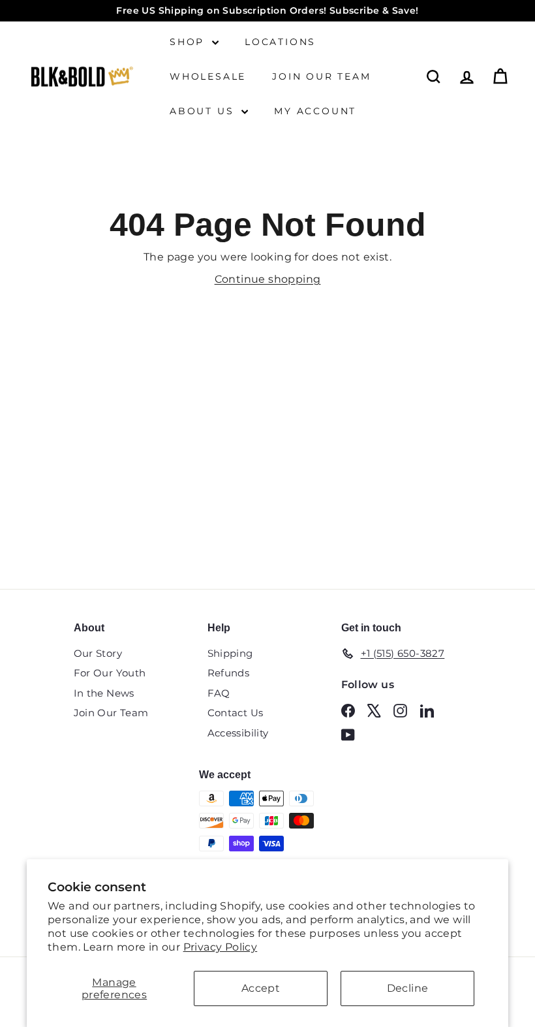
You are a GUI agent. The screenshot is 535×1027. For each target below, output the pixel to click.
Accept (260, 988)
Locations (280, 42)
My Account (315, 111)
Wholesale (208, 76)
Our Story (98, 653)
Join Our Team (321, 76)
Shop (189, 42)
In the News (104, 693)
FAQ (218, 693)
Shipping (230, 653)
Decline (408, 988)
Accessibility (238, 733)
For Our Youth (110, 673)
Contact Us (235, 712)
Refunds (228, 673)
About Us (204, 111)
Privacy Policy (220, 947)
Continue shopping (268, 279)
